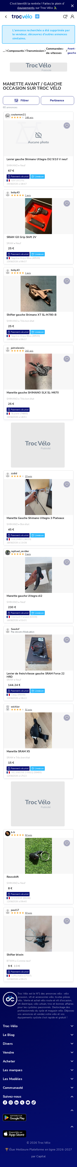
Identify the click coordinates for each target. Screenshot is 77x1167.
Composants (15, 51)
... (4, 51)
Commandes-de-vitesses (55, 51)
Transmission (35, 51)
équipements (26, 8)
